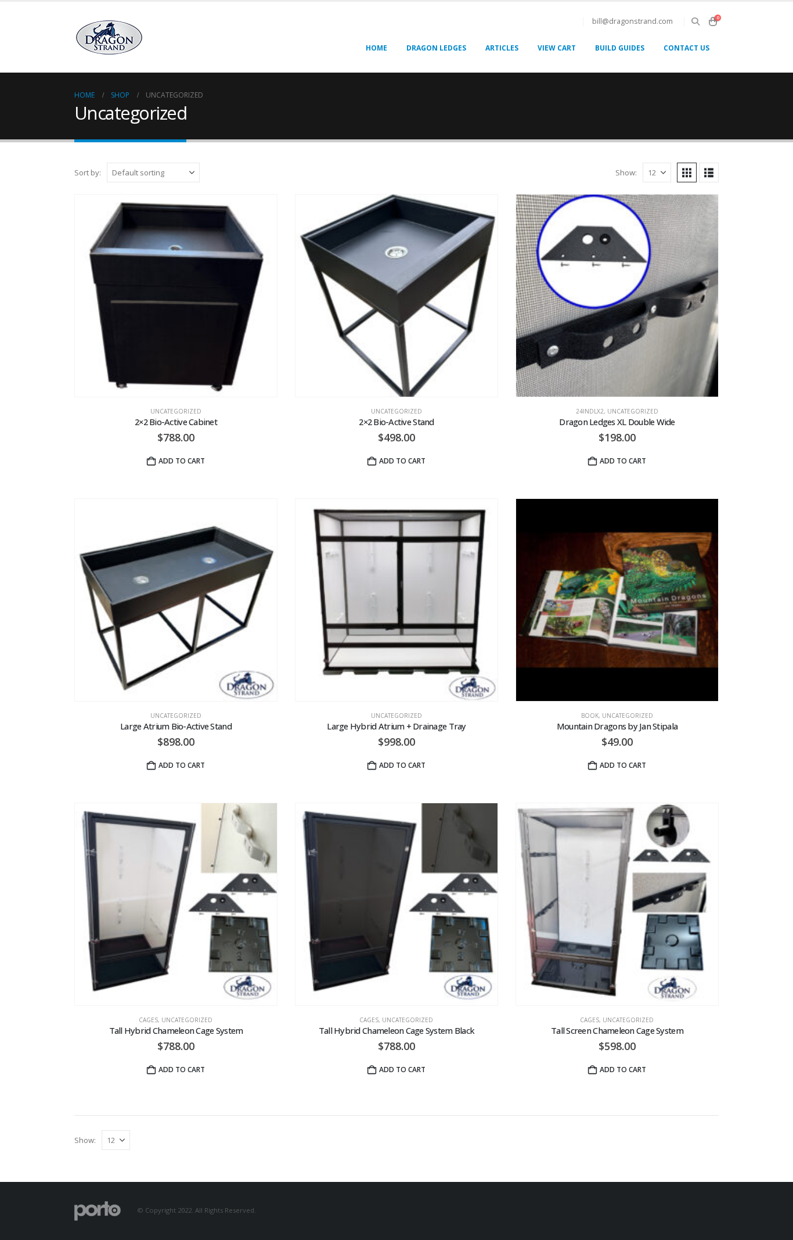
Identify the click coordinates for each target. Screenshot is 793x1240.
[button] (695, 21)
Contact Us (686, 48)
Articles (501, 48)
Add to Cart (402, 461)
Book (590, 715)
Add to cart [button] (181, 461)
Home (376, 48)
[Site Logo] (109, 37)
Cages (148, 1020)
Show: (626, 172)
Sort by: (87, 172)
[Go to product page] (176, 296)
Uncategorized (175, 411)
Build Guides (619, 48)
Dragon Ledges (436, 48)
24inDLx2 (590, 411)
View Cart (557, 48)
